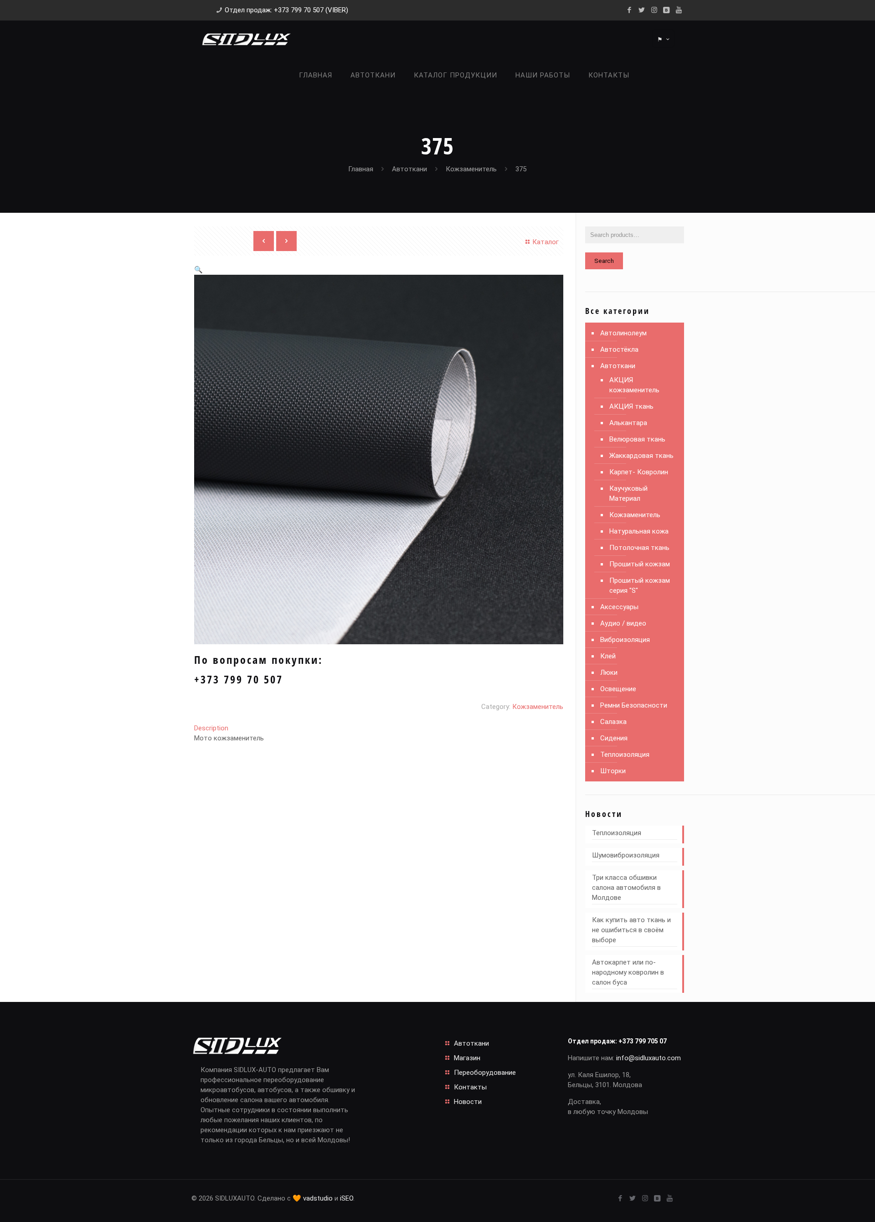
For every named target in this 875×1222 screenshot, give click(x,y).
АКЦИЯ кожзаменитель (634, 385)
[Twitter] (642, 10)
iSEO (346, 1198)
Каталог (545, 242)
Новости (468, 1102)
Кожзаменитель (471, 169)
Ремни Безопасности (633, 705)
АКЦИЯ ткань (631, 406)
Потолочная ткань (639, 548)
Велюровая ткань (637, 439)
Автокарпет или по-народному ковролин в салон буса (628, 972)
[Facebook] (629, 10)
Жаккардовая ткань (641, 456)
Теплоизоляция (624, 754)
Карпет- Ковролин (638, 472)
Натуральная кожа (639, 531)
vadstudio (318, 1198)
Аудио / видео (623, 623)
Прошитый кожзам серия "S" (639, 585)
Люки (609, 672)
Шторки (613, 771)
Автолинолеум (623, 333)
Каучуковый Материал (628, 493)
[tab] (379, 728)
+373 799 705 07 (642, 1041)
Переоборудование (485, 1072)
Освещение (618, 689)
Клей (608, 656)
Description (211, 728)
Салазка (613, 722)
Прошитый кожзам (639, 564)
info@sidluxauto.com (648, 1058)
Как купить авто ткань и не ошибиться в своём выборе (631, 930)
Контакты (470, 1087)
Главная (360, 169)
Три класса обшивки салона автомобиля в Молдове (626, 887)
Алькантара (628, 423)
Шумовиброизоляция (625, 855)
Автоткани (409, 169)
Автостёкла (619, 349)
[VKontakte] (666, 10)
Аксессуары (619, 607)
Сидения (614, 738)
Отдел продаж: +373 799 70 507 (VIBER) (286, 10)
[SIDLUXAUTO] (246, 39)
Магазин (467, 1058)
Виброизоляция (625, 640)
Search (604, 260)
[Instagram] (654, 10)
